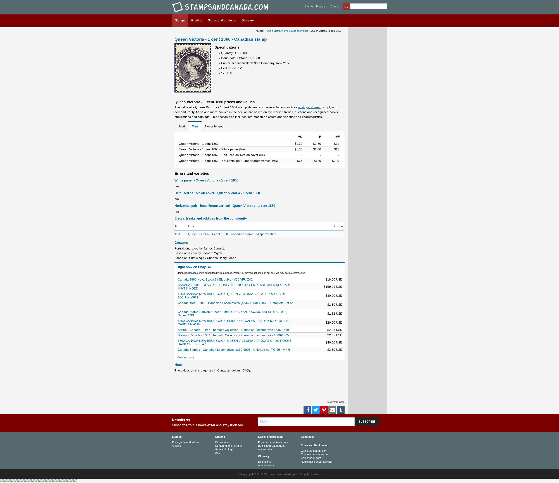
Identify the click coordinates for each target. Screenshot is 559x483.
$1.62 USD (334, 313)
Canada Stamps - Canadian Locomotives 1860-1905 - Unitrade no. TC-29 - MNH (234, 349)
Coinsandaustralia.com (314, 454)
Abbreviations (266, 465)
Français (321, 6)
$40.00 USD (334, 342)
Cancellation (222, 442)
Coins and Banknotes (314, 445)
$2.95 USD (334, 329)
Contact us (307, 436)
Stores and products (222, 20)
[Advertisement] (253, 386)
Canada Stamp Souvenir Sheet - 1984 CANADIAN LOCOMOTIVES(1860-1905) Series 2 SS (232, 313)
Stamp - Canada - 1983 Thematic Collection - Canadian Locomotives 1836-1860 (233, 329)
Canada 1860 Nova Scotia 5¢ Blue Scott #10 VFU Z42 (215, 279)
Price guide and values (296, 31)
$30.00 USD (334, 295)
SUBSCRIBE (367, 421)
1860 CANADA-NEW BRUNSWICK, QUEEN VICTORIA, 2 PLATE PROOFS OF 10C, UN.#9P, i (232, 295)
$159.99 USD (333, 286)
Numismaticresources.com (316, 461)
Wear (218, 453)
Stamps (180, 20)
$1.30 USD (334, 304)
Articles (176, 445)
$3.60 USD (334, 349)
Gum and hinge (224, 449)
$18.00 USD (334, 279)
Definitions (264, 461)
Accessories (265, 449)
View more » (185, 357)
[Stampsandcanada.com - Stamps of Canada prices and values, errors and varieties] (223, 13)
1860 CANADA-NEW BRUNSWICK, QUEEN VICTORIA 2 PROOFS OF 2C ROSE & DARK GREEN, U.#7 (235, 342)
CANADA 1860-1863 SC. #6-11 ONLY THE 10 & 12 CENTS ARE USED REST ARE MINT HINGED (234, 286)
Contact (335, 6)
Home (309, 6)
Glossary (248, 20)
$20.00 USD (334, 322)
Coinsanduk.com (311, 458)
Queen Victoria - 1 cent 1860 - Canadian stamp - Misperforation (232, 234)
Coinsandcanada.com (314, 450)
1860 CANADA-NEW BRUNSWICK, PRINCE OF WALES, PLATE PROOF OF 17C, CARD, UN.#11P (234, 322)
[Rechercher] (346, 7)
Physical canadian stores (273, 442)
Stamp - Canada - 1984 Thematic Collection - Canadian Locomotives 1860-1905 (233, 335)
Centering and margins (228, 445)
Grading (196, 20)
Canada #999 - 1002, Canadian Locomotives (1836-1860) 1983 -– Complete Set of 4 (235, 304)
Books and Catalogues (271, 445)
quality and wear (309, 107)
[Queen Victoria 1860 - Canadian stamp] (192, 91)
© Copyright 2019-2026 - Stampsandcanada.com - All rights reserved (279, 474)
